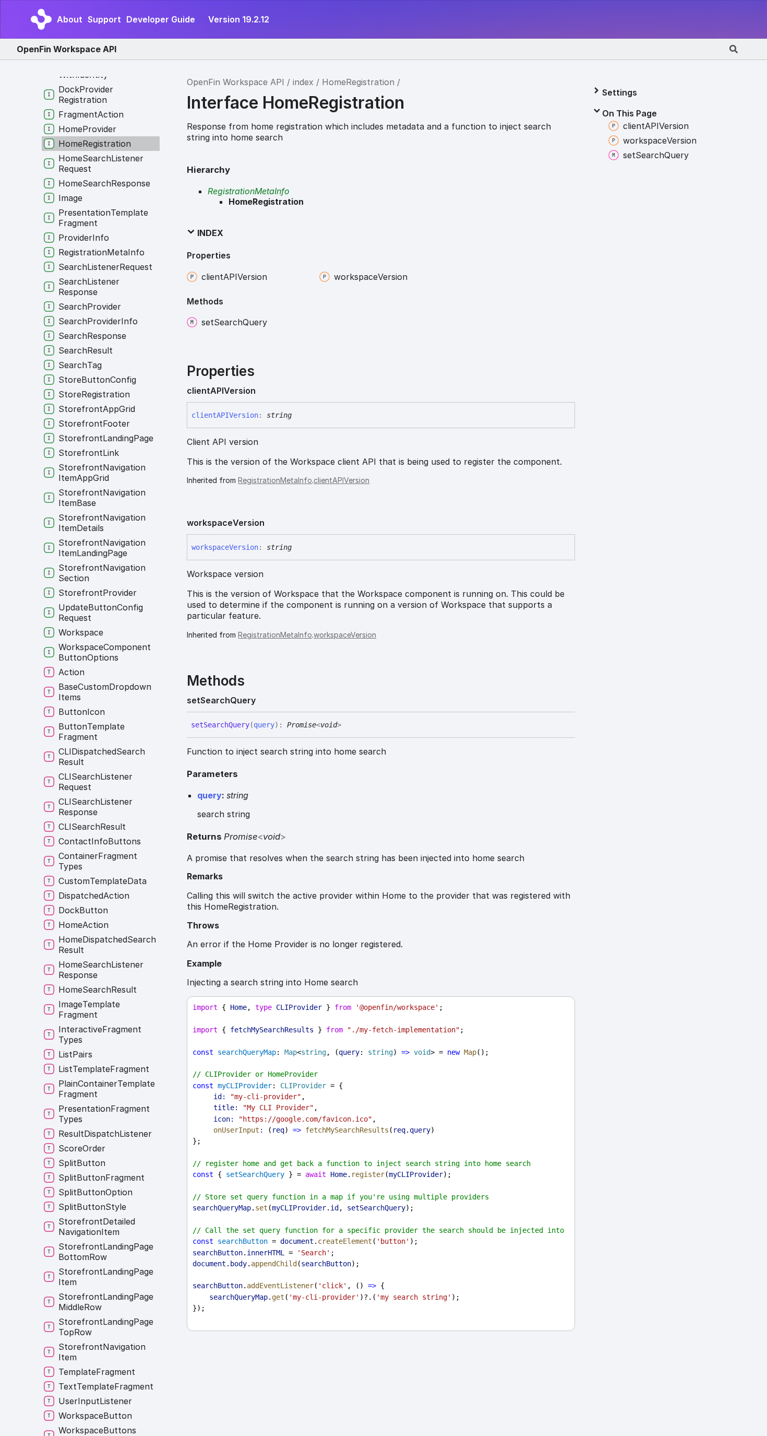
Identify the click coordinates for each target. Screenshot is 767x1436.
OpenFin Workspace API (66, 49)
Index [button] (209, 233)
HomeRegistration (358, 82)
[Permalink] (264, 391)
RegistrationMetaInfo (249, 191)
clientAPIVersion (341, 480)
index (303, 82)
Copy (557, 1007)
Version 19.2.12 (238, 19)
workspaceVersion (345, 634)
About (69, 19)
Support (104, 19)
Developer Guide (160, 19)
